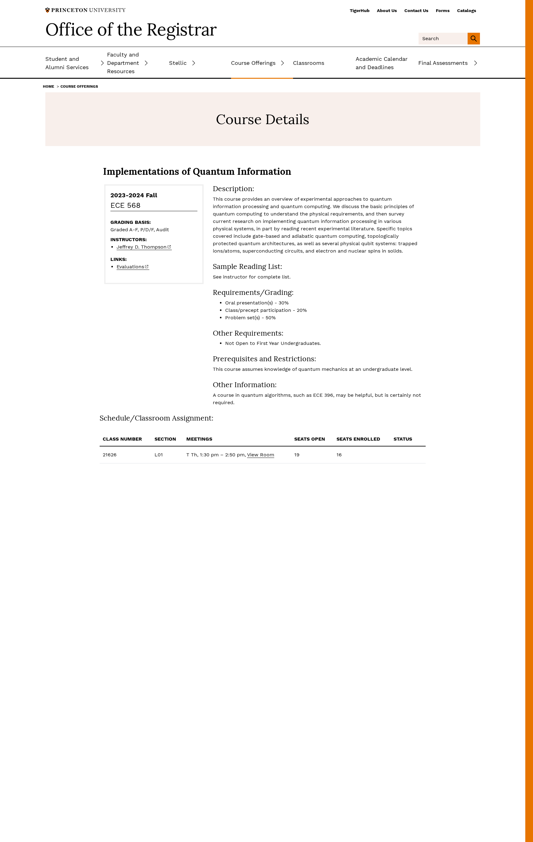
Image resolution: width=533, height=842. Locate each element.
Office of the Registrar (131, 29)
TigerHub (360, 10)
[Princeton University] (85, 10)
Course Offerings (79, 86)
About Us (387, 10)
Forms (443, 10)
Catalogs (466, 10)
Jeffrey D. (142, 247)
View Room (260, 455)
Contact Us (416, 10)
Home (48, 86)
